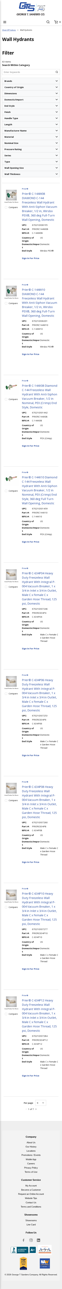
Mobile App (31, 1159)
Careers (31, 1163)
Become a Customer (31, 1190)
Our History (31, 1146)
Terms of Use (31, 1172)
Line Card (31, 1224)
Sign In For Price (30, 258)
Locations (31, 1151)
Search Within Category (16, 65)
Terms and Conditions (31, 1206)
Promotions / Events (31, 1155)
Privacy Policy (31, 1167)
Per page (28, 1102)
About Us (31, 1142)
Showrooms (31, 1220)
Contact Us (31, 1202)
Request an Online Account (31, 1194)
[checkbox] (6, 207)
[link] (26, 1109)
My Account (31, 1185)
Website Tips (31, 1198)
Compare (13, 207)
